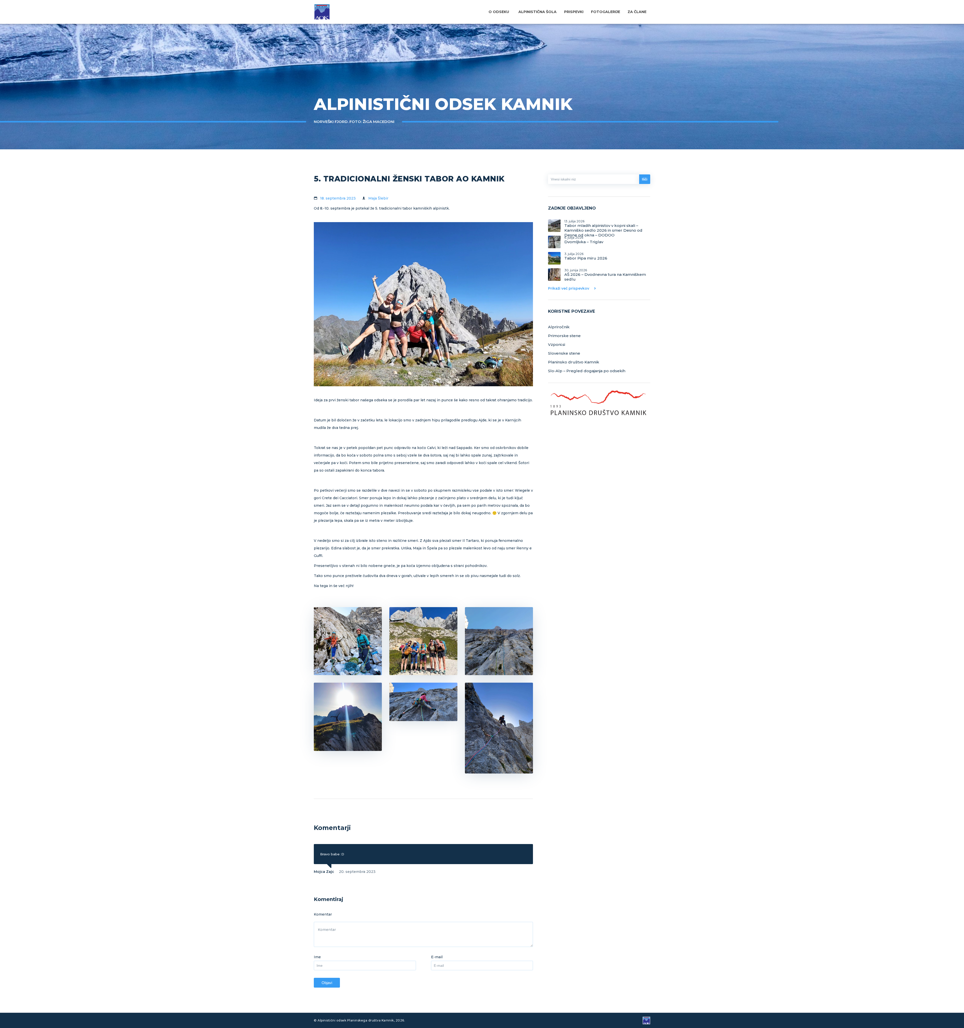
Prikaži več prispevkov (568, 288)
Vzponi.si (556, 344)
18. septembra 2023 (338, 198)
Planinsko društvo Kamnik (573, 362)
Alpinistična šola (537, 12)
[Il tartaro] (499, 641)
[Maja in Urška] (348, 641)
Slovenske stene (564, 353)
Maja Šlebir (378, 198)
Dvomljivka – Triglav (583, 240)
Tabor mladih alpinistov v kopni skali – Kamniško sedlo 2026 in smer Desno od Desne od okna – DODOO (603, 225)
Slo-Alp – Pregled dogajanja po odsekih (586, 370)
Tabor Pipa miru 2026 (585, 256)
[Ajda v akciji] (423, 702)
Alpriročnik (559, 327)
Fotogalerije (605, 12)
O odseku (499, 12)
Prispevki (573, 12)
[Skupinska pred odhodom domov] (423, 641)
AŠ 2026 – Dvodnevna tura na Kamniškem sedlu (605, 274)
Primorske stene (564, 335)
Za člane (637, 12)
